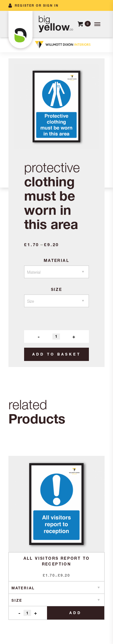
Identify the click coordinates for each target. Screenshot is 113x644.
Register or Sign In (36, 5)
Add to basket (56, 354)
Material (56, 260)
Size (56, 289)
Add (75, 612)
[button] (97, 24)
